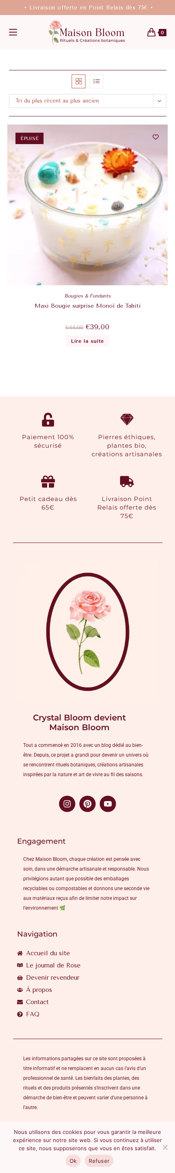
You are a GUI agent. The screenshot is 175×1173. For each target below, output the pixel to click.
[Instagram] (67, 804)
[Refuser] (165, 1147)
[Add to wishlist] (156, 137)
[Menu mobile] (13, 32)
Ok (73, 1161)
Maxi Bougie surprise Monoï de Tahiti (88, 305)
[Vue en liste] (96, 81)
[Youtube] (108, 804)
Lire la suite (87, 341)
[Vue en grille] (78, 81)
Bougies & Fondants (87, 296)
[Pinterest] (87, 804)
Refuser (99, 1161)
